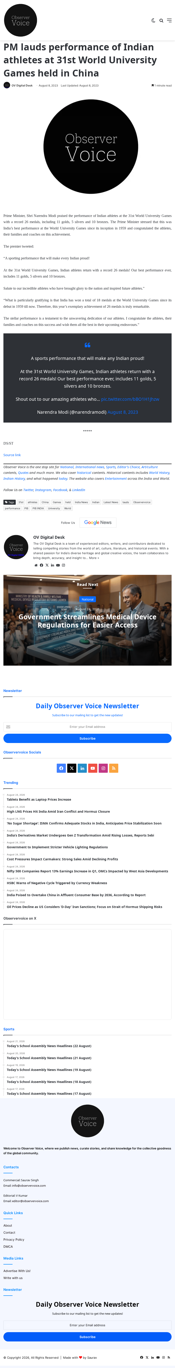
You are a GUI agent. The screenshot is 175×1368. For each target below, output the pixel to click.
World (67, 508)
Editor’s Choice (128, 467)
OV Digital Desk (22, 85)
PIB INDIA (38, 508)
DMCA (8, 1246)
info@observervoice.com (29, 1185)
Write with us (13, 1278)
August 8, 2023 (123, 412)
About (7, 1225)
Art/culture (150, 467)
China (45, 502)
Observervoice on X (19, 918)
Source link (12, 455)
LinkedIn (78, 489)
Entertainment (116, 478)
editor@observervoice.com (30, 1201)
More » (94, 558)
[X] (47, 565)
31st (20, 502)
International (85, 467)
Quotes (23, 472)
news (100, 467)
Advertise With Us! (17, 1271)
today (63, 478)
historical (84, 472)
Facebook (60, 489)
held (68, 502)
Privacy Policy (13, 1239)
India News (81, 502)
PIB (26, 508)
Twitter (28, 489)
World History (159, 472)
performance (12, 508)
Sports (111, 467)
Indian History (14, 478)
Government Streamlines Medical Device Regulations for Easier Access (87, 621)
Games (57, 502)
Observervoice (141, 502)
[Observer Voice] (20, 20)
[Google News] (98, 523)
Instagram (43, 489)
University (54, 508)
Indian (95, 502)
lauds (126, 502)
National (67, 467)
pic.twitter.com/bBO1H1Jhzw (130, 399)
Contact (9, 1232)
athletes (32, 502)
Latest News (111, 502)
